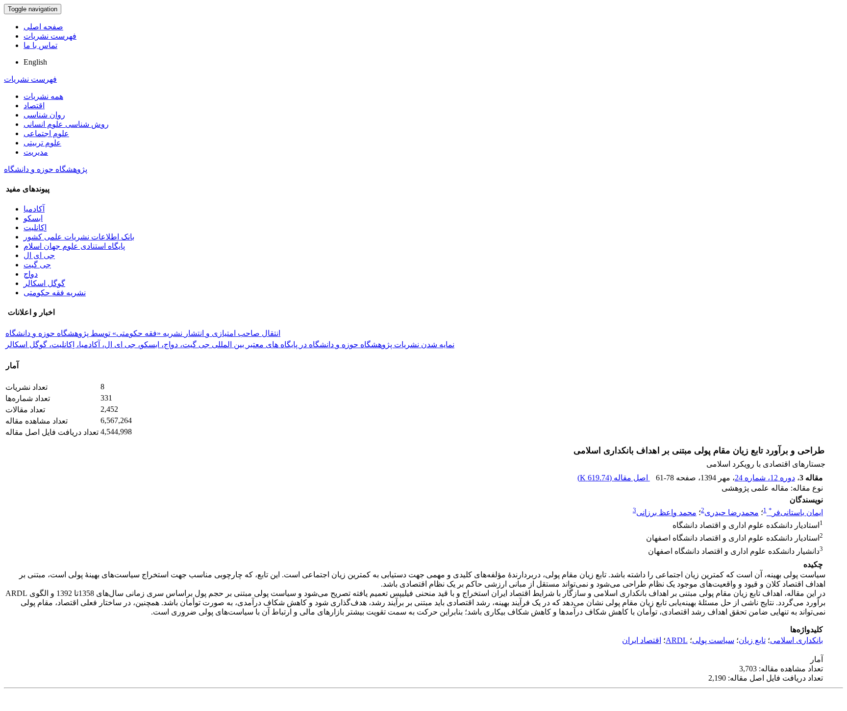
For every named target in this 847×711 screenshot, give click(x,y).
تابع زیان (752, 640)
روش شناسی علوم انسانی (66, 124)
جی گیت (37, 265)
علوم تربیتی (42, 143)
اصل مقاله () (613, 478)
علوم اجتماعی (46, 133)
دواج (31, 274)
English (35, 62)
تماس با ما (40, 45)
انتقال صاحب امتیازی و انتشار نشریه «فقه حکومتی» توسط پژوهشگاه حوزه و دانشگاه (142, 333)
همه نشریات (43, 96)
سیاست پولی (713, 640)
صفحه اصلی (43, 27)
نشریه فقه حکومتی (55, 292)
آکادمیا (34, 209)
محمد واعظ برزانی (666, 512)
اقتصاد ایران (641, 640)
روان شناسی (44, 115)
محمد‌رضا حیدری (731, 512)
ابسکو (33, 218)
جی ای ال (39, 255)
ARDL (677, 640)
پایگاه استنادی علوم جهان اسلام (74, 246)
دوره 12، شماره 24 (765, 478)
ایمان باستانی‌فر (796, 512)
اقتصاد (34, 105)
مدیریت (36, 152)
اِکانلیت (35, 227)
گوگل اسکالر (44, 283)
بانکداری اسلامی (796, 640)
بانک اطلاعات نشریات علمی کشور (79, 237)
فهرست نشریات (50, 36)
